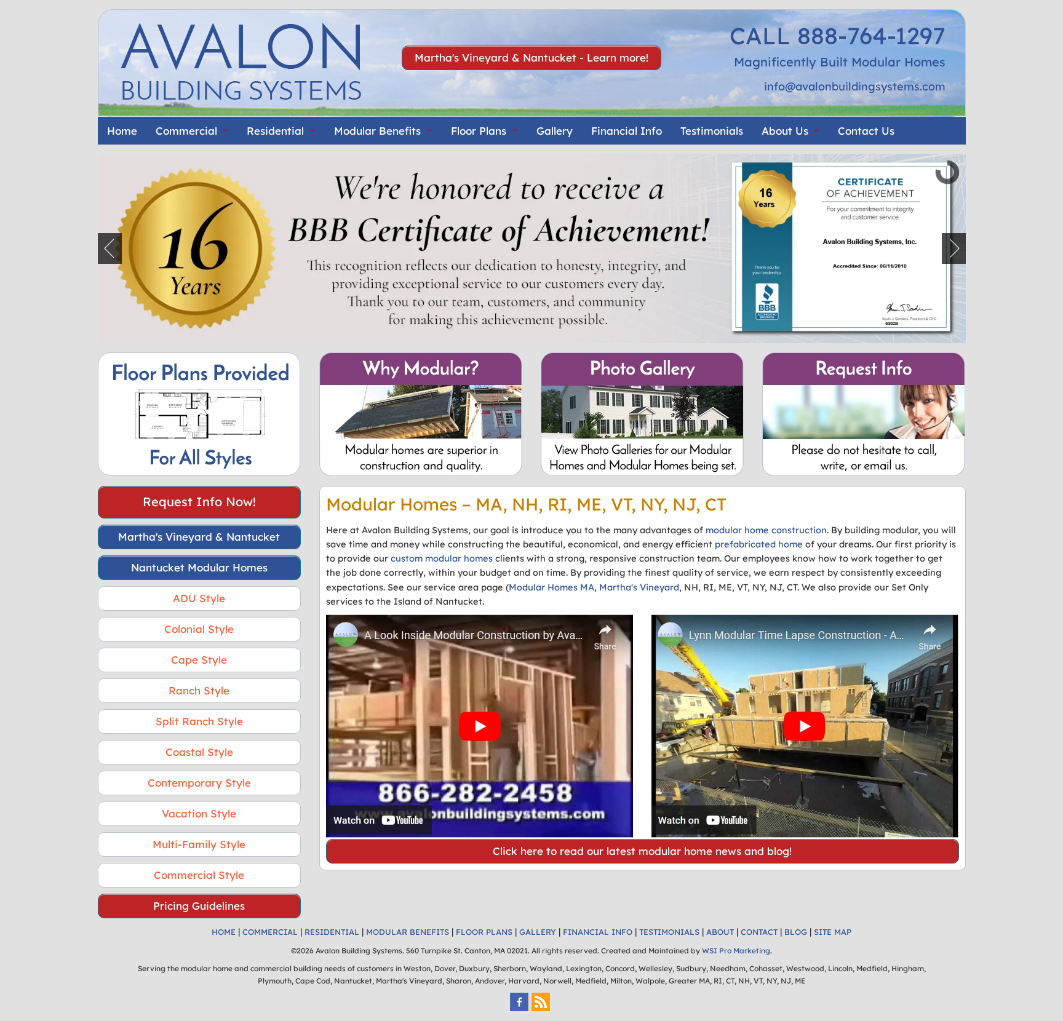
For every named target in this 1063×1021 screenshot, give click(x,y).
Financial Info (626, 130)
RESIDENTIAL (332, 932)
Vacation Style (199, 813)
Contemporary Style (199, 782)
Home (122, 130)
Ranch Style (199, 690)
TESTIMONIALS (669, 932)
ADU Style (199, 598)
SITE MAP (832, 932)
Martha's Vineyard (639, 587)
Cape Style (199, 659)
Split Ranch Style (199, 721)
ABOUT (720, 932)
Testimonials (711, 130)
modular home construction (766, 530)
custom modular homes (442, 558)
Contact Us (866, 130)
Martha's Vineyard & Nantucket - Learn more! (531, 57)
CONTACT (759, 932)
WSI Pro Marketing (736, 950)
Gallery (554, 130)
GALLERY (537, 932)
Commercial (186, 130)
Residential (275, 130)
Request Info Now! (199, 501)
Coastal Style (199, 751)
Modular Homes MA (551, 587)
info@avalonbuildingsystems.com (855, 86)
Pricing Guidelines (199, 905)
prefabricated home (759, 544)
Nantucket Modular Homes (199, 567)
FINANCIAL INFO (597, 932)
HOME (224, 932)
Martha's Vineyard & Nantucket (199, 536)
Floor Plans (478, 130)
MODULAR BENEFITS (407, 932)
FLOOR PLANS (484, 932)
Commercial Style (199, 874)
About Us (785, 130)
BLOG (795, 932)
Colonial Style (199, 628)
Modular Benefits (377, 130)
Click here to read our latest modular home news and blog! (642, 850)
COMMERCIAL (270, 932)
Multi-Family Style (199, 844)
